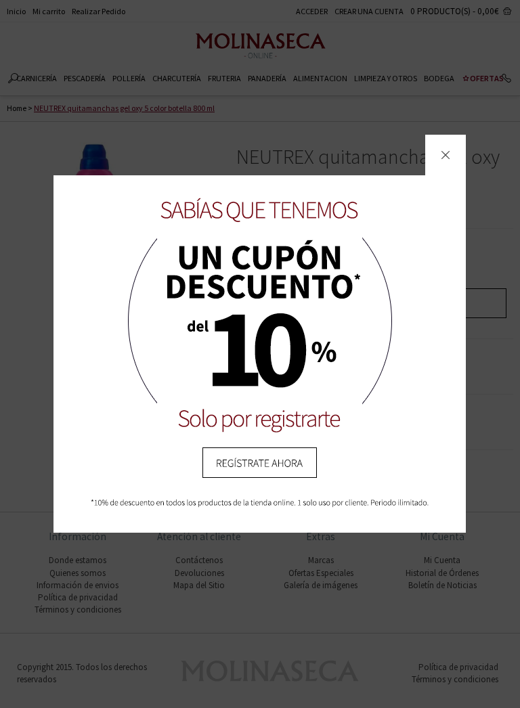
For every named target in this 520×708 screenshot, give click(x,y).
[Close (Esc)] (445, 155)
